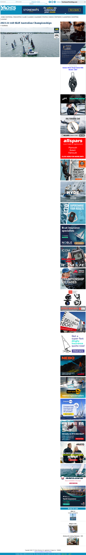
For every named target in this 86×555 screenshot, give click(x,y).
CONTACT (4, 19)
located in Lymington (73, 524)
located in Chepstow (73, 512)
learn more (64, 554)
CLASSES (30, 17)
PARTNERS (58, 17)
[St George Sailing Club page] (56, 38)
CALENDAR (38, 17)
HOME (3, 17)
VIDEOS (51, 17)
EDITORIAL (9, 17)
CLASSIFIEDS (66, 17)
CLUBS (24, 17)
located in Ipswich (73, 536)
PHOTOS (45, 17)
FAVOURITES (17, 17)
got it (70, 554)
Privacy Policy (48, 551)
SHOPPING (75, 17)
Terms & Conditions (39, 551)
